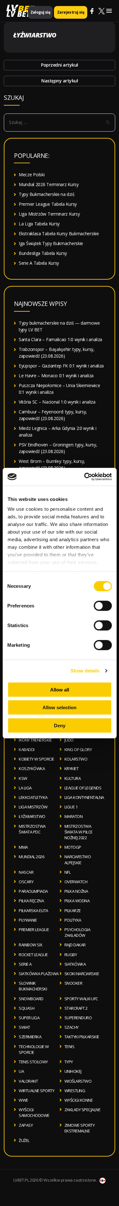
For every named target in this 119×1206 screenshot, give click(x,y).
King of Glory (78, 749)
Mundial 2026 (31, 856)
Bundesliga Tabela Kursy (43, 253)
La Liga (25, 788)
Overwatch (76, 882)
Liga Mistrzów (33, 807)
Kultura (72, 778)
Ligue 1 (71, 807)
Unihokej (73, 1071)
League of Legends (83, 788)
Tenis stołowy (33, 1062)
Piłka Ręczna (31, 901)
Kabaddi (27, 749)
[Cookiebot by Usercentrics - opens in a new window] (85, 477)
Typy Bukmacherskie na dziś (46, 194)
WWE (23, 1100)
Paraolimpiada (33, 891)
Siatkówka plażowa (39, 973)
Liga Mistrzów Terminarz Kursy (49, 214)
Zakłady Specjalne (82, 1109)
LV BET (18, 14)
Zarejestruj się (70, 12)
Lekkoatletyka (33, 797)
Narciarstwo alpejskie (77, 859)
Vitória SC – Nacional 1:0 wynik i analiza (57, 402)
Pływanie (28, 920)
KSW (23, 778)
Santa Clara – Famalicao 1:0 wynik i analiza (60, 339)
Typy (68, 1062)
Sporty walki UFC (81, 999)
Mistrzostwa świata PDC (32, 829)
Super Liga (29, 1018)
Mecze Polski (31, 175)
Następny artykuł (59, 81)
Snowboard (31, 999)
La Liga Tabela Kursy (39, 224)
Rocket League (33, 954)
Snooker (73, 983)
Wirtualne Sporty (36, 1090)
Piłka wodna (77, 901)
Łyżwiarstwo (32, 816)
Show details (84, 670)
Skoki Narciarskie (81, 973)
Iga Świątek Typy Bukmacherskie (51, 243)
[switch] (103, 605)
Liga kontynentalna (84, 797)
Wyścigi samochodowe (34, 1112)
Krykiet (71, 768)
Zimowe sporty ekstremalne (79, 1128)
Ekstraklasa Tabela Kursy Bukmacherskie (59, 233)
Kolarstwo (76, 759)
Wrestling (74, 1090)
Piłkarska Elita (33, 910)
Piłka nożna (76, 891)
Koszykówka (32, 768)
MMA (23, 847)
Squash (26, 1008)
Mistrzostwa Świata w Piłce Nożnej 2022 (78, 831)
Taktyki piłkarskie (81, 1037)
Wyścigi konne (78, 1100)
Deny (59, 725)
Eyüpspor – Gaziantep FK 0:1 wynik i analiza (61, 366)
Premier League (34, 929)
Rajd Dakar (75, 945)
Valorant (28, 1081)
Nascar (26, 872)
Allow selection (59, 707)
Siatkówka (75, 964)
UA (21, 1071)
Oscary (26, 882)
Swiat (24, 1027)
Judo (69, 740)
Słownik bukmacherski (33, 986)
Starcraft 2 (76, 1008)
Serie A (25, 964)
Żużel (24, 1140)
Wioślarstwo (78, 1081)
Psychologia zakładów (77, 932)
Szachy (71, 1027)
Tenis (69, 1046)
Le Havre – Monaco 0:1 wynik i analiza (56, 376)
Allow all (59, 689)
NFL (67, 872)
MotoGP (72, 847)
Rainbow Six (31, 945)
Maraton (73, 816)
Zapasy (26, 1125)
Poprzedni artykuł (59, 65)
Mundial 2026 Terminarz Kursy (49, 184)
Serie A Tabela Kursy (39, 263)
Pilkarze (72, 910)
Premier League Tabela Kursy (48, 204)
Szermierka (30, 1037)
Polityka (72, 920)
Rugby (70, 954)
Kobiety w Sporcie (36, 759)
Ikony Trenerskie (35, 740)
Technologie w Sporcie (34, 1049)
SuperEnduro (78, 1018)
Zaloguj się (40, 12)
